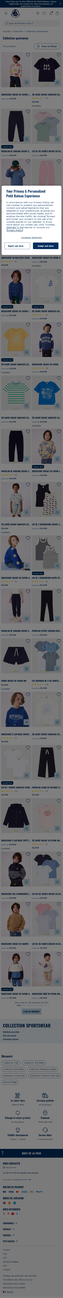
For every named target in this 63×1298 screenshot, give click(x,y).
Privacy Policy (15, 230)
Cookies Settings (31, 237)
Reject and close (15, 245)
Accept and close (45, 245)
